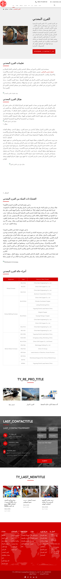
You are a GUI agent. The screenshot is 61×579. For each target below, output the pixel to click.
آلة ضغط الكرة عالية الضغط (49, 404)
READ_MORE (7, 509)
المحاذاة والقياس (25, 535)
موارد (32, 5)
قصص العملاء (34, 538)
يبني (12, 538)
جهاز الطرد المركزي (4, 548)
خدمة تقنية (25, 5)
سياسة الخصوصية (44, 573)
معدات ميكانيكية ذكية (6, 557)
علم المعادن (14, 546)
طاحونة (3, 535)
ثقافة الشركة (44, 538)
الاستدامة (43, 555)
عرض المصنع (44, 549)
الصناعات (17, 5)
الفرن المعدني (16, 9)
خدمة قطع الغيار (25, 543)
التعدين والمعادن (15, 535)
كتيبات (32, 541)
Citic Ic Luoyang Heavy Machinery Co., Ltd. (28, 572)
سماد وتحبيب (14, 543)
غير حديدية (14, 549)
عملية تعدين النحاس (47, 72)
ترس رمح (12, 404)
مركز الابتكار (21, 5)
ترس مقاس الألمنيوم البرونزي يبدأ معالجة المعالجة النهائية (47, 502)
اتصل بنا (40, 5)
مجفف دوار (4, 541)
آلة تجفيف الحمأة (6, 543)
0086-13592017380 (54, 535)
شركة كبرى (35, 5)
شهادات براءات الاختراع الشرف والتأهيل (44, 543)
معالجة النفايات (15, 541)
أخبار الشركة (44, 552)
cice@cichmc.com (56, 1)
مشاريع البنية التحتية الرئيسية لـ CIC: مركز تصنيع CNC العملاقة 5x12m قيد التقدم (10, 503)
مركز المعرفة (34, 535)
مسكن (6, 9)
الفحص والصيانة (25, 541)
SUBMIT (44, 461)
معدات (13, 5)
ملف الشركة (44, 535)
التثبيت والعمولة (25, 538)
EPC (29, 5)
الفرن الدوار (30, 404)
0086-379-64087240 (53, 540)
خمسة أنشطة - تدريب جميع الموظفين (29, 501)
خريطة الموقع (33, 573)
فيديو (32, 543)
